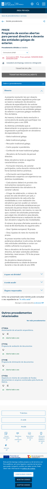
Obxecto (7, 91)
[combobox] (15, 52)
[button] (37, 4)
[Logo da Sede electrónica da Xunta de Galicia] (13, 4)
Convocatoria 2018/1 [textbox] (9, 52)
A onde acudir (10, 283)
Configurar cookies (24, 474)
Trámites (23, 413)
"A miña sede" (25, 300)
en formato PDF (39, 303)
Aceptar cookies (23, 485)
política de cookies (28, 468)
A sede (23, 420)
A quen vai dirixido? (12, 275)
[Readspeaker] (44, 21)
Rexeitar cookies (23, 479)
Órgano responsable (13, 291)
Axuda (23, 427)
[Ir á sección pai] (3, 21)
